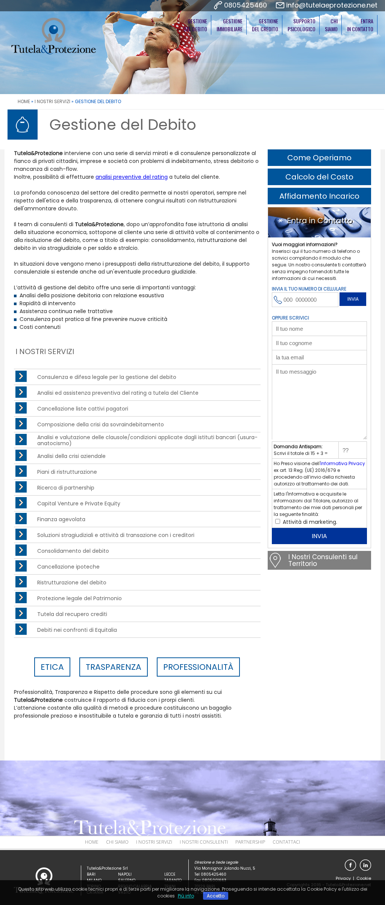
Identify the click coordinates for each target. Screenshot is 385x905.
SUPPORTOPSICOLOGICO (301, 25)
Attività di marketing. (309, 522)
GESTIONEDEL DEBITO (195, 25)
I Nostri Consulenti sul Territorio (323, 560)
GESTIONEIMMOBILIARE (230, 25)
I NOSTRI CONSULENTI (204, 842)
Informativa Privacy (342, 463)
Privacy (343, 878)
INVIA (353, 299)
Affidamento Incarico (319, 196)
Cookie (363, 878)
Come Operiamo (319, 157)
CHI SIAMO (117, 842)
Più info (186, 896)
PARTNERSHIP (250, 842)
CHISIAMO (331, 25)
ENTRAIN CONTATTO (360, 25)
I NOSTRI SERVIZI (52, 101)
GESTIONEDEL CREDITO (265, 25)
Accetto (215, 896)
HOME (24, 101)
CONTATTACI (286, 842)
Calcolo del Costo (319, 177)
